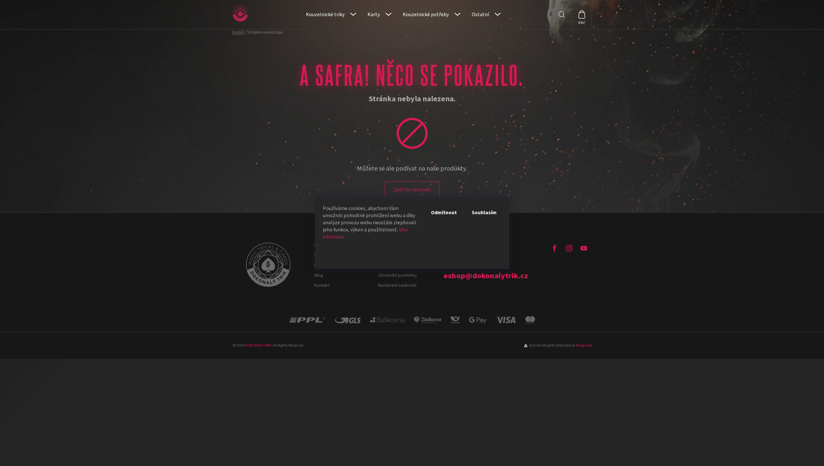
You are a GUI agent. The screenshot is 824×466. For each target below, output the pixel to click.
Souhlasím (484, 212)
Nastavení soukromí (397, 285)
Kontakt (322, 285)
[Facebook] (554, 248)
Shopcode (584, 345)
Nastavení (340, 253)
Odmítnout (444, 212)
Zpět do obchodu (412, 189)
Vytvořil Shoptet (542, 345)
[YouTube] (584, 248)
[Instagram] (569, 248)
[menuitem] (331, 14)
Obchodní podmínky (397, 275)
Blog (318, 275)
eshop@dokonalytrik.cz (486, 276)
